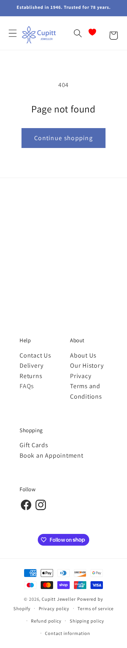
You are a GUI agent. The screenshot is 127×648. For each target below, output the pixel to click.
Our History (87, 365)
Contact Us (35, 355)
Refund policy (46, 621)
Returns (31, 376)
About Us (83, 355)
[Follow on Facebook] (26, 509)
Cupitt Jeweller (59, 599)
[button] (12, 33)
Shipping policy (87, 621)
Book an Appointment (51, 455)
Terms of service (96, 608)
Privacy (80, 376)
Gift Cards (34, 445)
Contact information (67, 633)
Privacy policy (54, 608)
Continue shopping (63, 138)
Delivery (32, 365)
